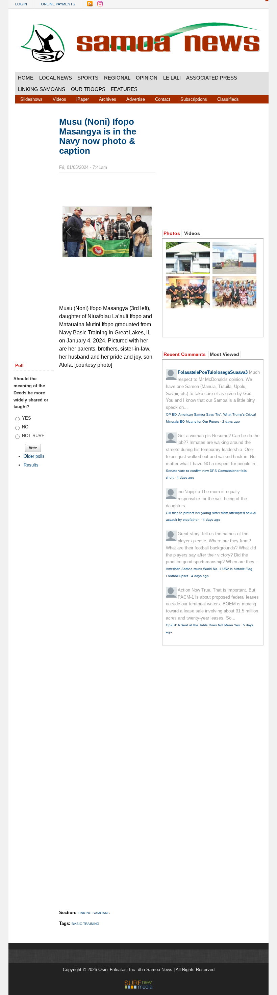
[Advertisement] (34, 220)
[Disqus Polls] (113, 456)
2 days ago (231, 421)
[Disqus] (107, 632)
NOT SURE (33, 435)
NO (25, 426)
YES (26, 418)
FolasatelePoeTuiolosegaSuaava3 (213, 372)
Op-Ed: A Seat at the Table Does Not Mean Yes (203, 625)
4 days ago (185, 477)
